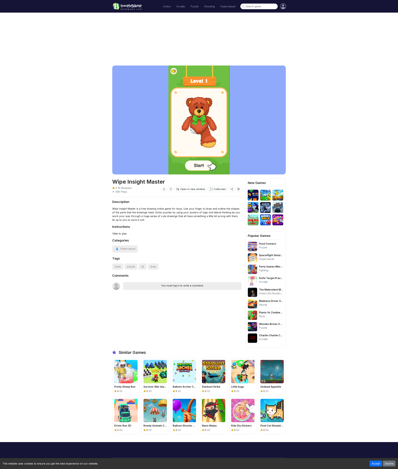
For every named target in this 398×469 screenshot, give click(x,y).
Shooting (209, 6)
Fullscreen (220, 189)
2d (142, 266)
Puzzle (194, 6)
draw (153, 266)
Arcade (180, 6)
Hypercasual (227, 6)
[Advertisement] (199, 39)
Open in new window (192, 189)
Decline (389, 463)
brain (118, 266)
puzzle (131, 266)
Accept (376, 463)
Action (167, 6)
